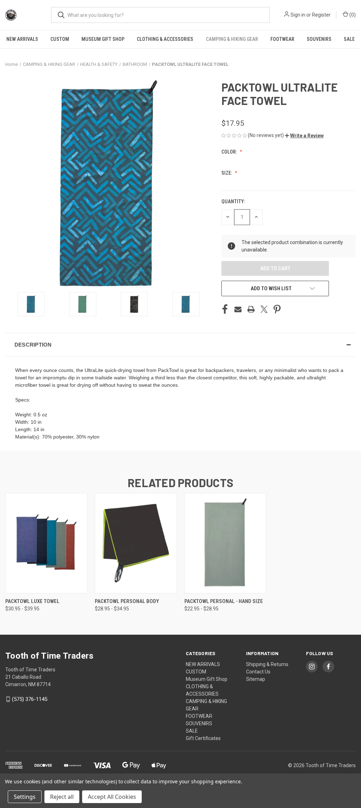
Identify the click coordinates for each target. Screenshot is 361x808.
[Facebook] (224, 309)
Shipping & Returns (267, 664)
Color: (229, 152)
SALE (349, 39)
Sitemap (255, 679)
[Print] (251, 309)
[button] (304, 135)
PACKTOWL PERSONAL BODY (127, 601)
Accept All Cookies (112, 797)
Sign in (297, 15)
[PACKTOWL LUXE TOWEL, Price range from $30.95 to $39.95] (46, 543)
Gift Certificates (203, 738)
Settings (25, 797)
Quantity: (233, 201)
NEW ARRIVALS (22, 39)
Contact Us (258, 672)
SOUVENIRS (319, 39)
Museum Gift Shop (102, 39)
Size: (227, 173)
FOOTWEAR (282, 39)
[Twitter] (264, 309)
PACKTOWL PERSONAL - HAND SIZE (223, 601)
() (352, 15)
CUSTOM (59, 39)
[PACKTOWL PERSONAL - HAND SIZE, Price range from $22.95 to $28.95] (225, 543)
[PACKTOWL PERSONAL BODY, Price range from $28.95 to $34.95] (136, 543)
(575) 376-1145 (29, 699)
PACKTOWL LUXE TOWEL (32, 601)
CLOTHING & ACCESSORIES (165, 39)
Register (321, 15)
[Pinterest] (277, 309)
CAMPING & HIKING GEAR (232, 39)
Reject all (62, 797)
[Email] (237, 309)
